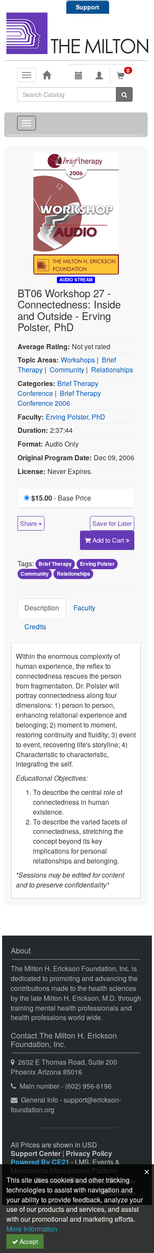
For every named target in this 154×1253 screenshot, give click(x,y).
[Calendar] (78, 75)
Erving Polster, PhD (75, 417)
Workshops (78, 360)
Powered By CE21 (41, 1162)
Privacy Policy (89, 1153)
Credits (35, 626)
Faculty (84, 608)
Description (41, 608)
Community (67, 369)
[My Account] (99, 75)
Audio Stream (75, 280)
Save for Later (112, 523)
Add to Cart (109, 539)
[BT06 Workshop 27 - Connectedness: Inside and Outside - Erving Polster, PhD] (76, 212)
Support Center (36, 1153)
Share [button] (29, 523)
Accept (28, 1241)
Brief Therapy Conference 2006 (59, 398)
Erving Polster (97, 564)
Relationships (112, 369)
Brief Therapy (55, 564)
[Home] (46, 74)
